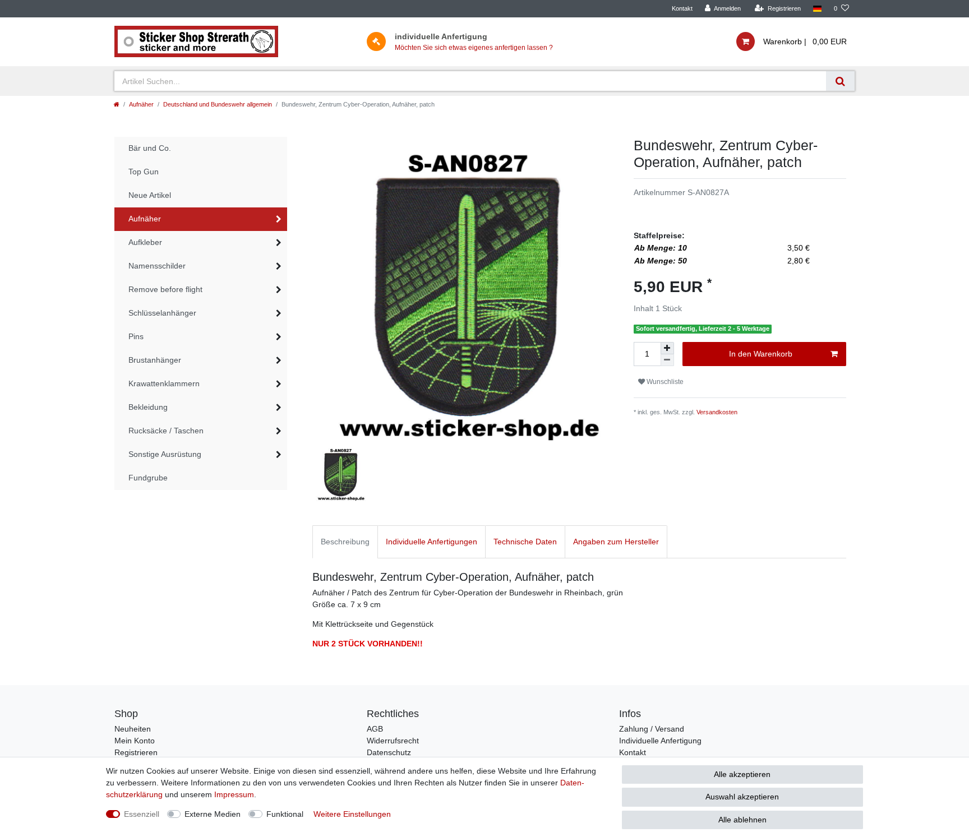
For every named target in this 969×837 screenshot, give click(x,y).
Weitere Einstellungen (352, 814)
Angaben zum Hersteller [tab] (616, 541)
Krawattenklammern (164, 383)
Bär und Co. (149, 148)
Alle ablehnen (742, 819)
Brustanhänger (154, 359)
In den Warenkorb (760, 353)
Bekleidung (148, 407)
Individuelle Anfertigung (660, 740)
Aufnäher (141, 104)
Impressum (234, 794)
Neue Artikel (149, 195)
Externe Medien (212, 814)
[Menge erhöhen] (667, 348)
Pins (136, 336)
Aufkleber (145, 242)
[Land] (817, 8)
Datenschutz (389, 752)
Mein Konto (134, 740)
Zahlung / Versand (651, 728)
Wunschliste (664, 382)
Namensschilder (157, 265)
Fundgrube (148, 477)
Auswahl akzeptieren (742, 796)
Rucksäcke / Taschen (166, 430)
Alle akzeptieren (742, 774)
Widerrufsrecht (393, 740)
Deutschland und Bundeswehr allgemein (217, 104)
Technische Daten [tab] (525, 541)
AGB (375, 728)
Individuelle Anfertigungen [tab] (431, 541)
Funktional (284, 814)
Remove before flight (165, 289)
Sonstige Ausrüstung (164, 454)
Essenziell (141, 814)
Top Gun (143, 171)
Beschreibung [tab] (345, 541)
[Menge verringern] (667, 360)
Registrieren (136, 752)
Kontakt (682, 8)
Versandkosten (716, 412)
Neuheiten (132, 728)
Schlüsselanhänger (162, 312)
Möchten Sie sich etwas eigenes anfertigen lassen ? (474, 48)
